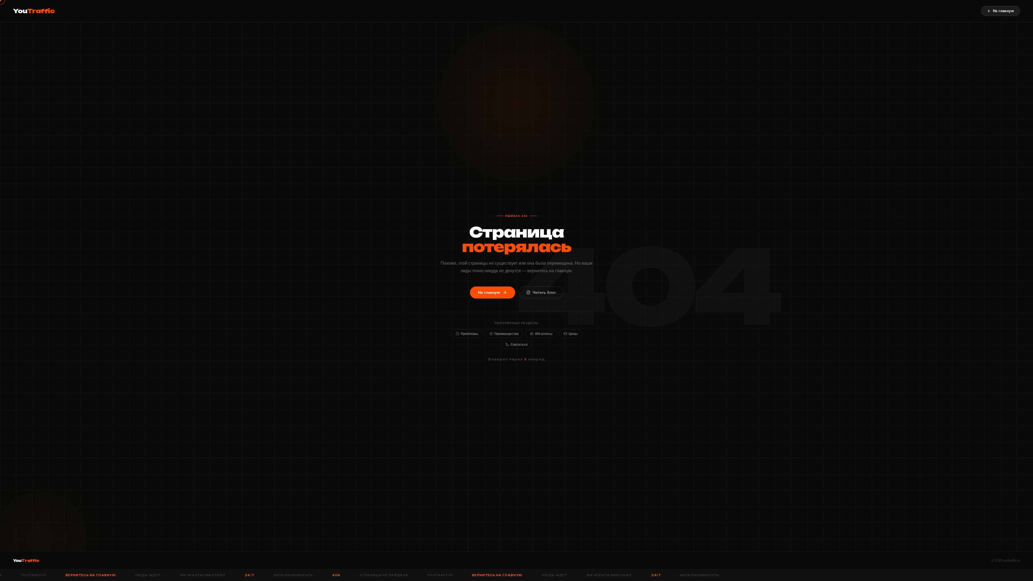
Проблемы (469, 334)
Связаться (519, 344)
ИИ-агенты (543, 334)
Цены (573, 334)
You (34, 11)
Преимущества (506, 334)
